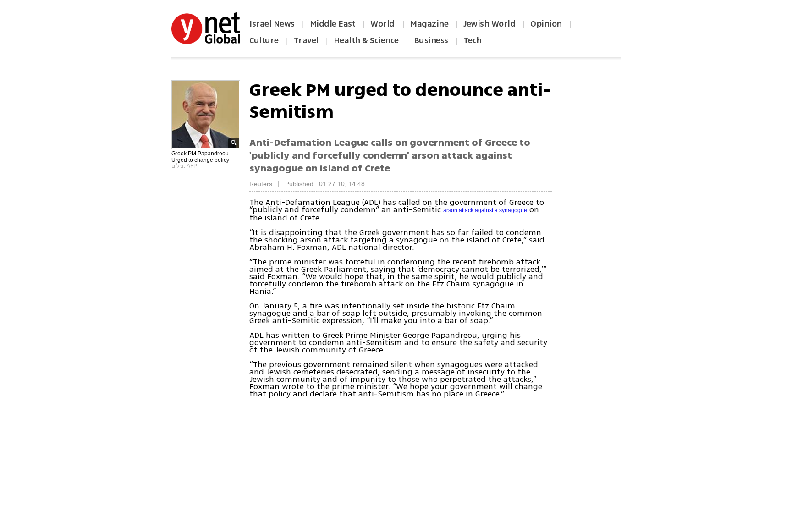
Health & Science (366, 40)
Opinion (546, 23)
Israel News (272, 23)
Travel (306, 40)
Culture (264, 40)
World (383, 23)
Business (431, 40)
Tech (472, 40)
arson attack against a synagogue (485, 210)
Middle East (333, 23)
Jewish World (489, 23)
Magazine (429, 23)
